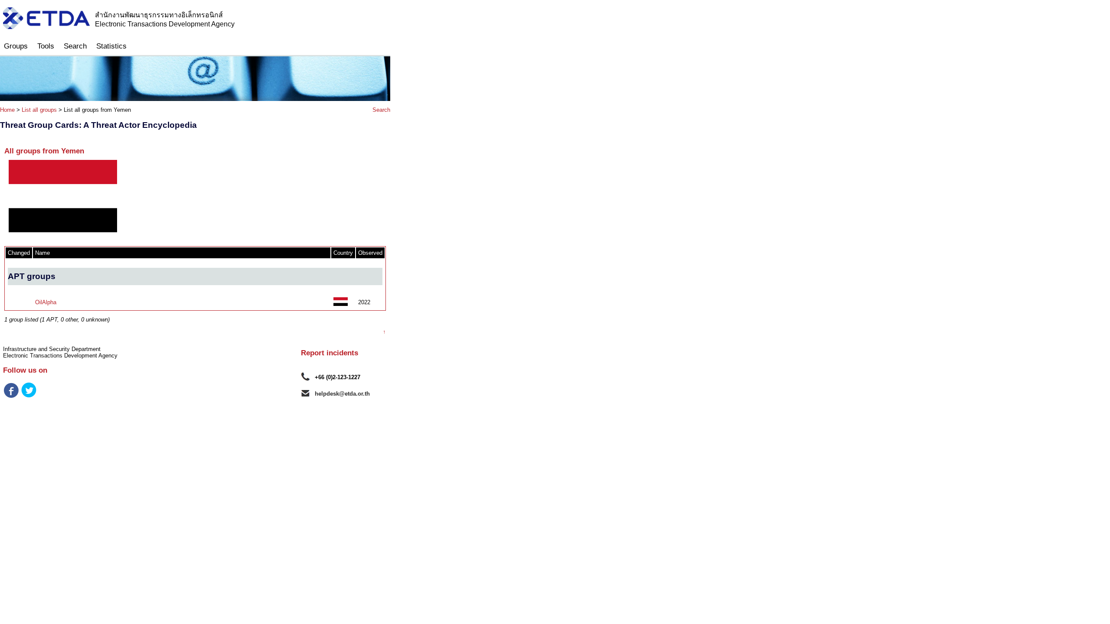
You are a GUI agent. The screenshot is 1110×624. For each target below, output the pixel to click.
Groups (16, 46)
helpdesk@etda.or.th (342, 393)
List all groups (39, 110)
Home (7, 110)
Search (75, 46)
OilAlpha (45, 302)
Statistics (111, 46)
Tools (45, 46)
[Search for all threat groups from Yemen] (340, 304)
